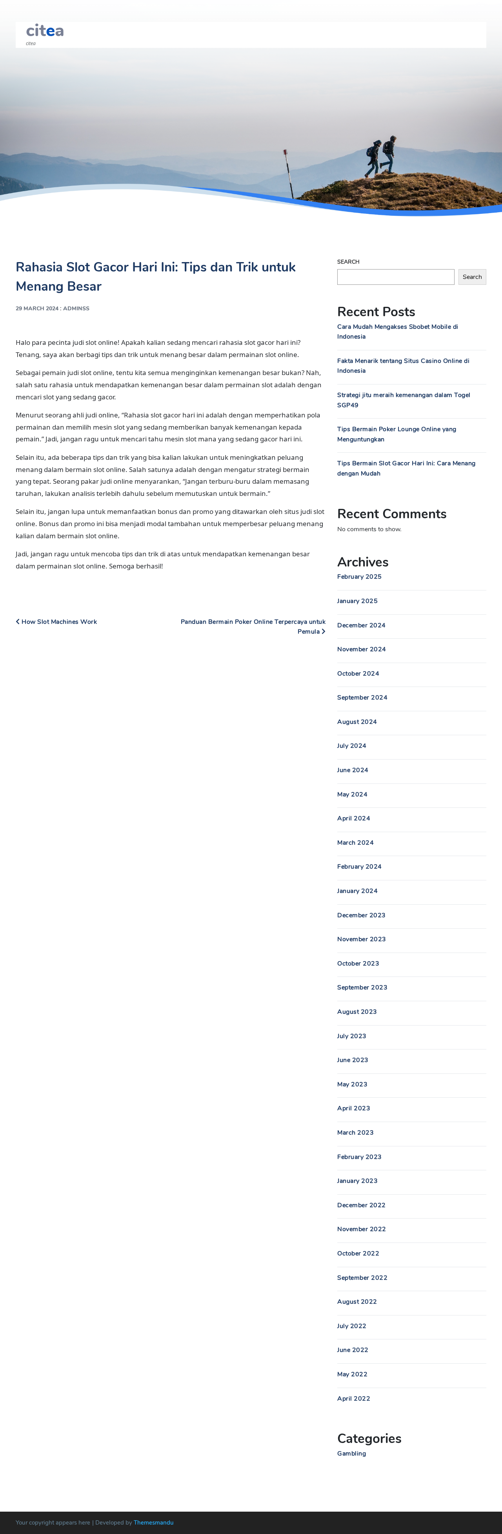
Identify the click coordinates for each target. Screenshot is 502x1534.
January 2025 (357, 601)
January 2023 (357, 1181)
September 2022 (362, 1277)
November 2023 (361, 939)
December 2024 (361, 625)
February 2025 (359, 576)
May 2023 (352, 1084)
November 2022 (361, 1229)
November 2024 (361, 649)
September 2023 (362, 987)
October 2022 (358, 1253)
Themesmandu (154, 1523)
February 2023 (359, 1157)
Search (348, 262)
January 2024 (357, 891)
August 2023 (357, 1011)
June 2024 (353, 770)
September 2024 (362, 697)
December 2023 (361, 915)
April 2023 (353, 1108)
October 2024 (358, 673)
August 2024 (357, 722)
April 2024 (353, 818)
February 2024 (359, 866)
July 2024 (352, 745)
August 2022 (357, 1301)
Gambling (351, 1453)
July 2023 (352, 1036)
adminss (76, 308)
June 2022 (353, 1350)
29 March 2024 (37, 308)
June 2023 (353, 1060)
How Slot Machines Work (58, 622)
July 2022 (352, 1326)
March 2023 (355, 1132)
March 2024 (355, 842)
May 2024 (352, 794)
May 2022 (352, 1374)
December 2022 (361, 1205)
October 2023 (358, 963)
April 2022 (353, 1398)
